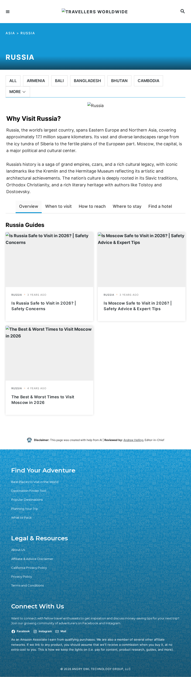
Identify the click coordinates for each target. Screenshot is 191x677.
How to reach (92, 206)
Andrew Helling (133, 440)
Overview (28, 206)
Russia (27, 33)
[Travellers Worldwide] (94, 11)
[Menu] (7, 11)
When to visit (58, 206)
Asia (10, 33)
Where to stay (127, 206)
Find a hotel (160, 206)
